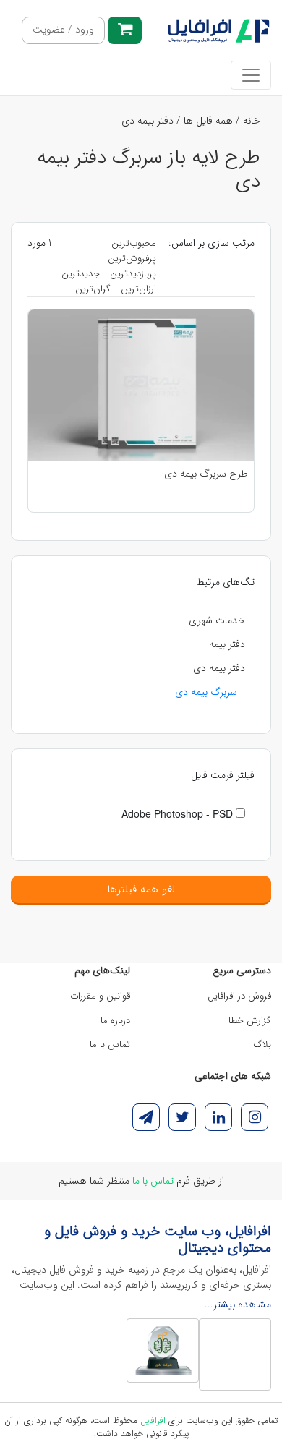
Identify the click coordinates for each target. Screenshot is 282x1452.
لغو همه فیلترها (141, 889)
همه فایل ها (208, 121)
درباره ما (115, 1020)
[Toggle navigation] (251, 75)
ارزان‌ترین (138, 288)
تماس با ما (110, 1044)
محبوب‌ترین (133, 243)
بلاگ (262, 1044)
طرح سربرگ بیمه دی (206, 474)
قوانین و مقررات (100, 996)
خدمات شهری (217, 620)
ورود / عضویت (63, 30)
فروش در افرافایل (239, 996)
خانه (251, 121)
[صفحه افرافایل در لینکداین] (218, 1117)
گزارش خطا (249, 1020)
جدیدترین (80, 273)
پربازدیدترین (133, 273)
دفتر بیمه (227, 644)
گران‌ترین (93, 288)
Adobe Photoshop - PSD (178, 813)
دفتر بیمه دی (147, 121)
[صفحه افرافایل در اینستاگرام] (254, 1117)
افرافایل (153, 1420)
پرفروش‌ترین (132, 258)
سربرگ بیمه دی (206, 692)
